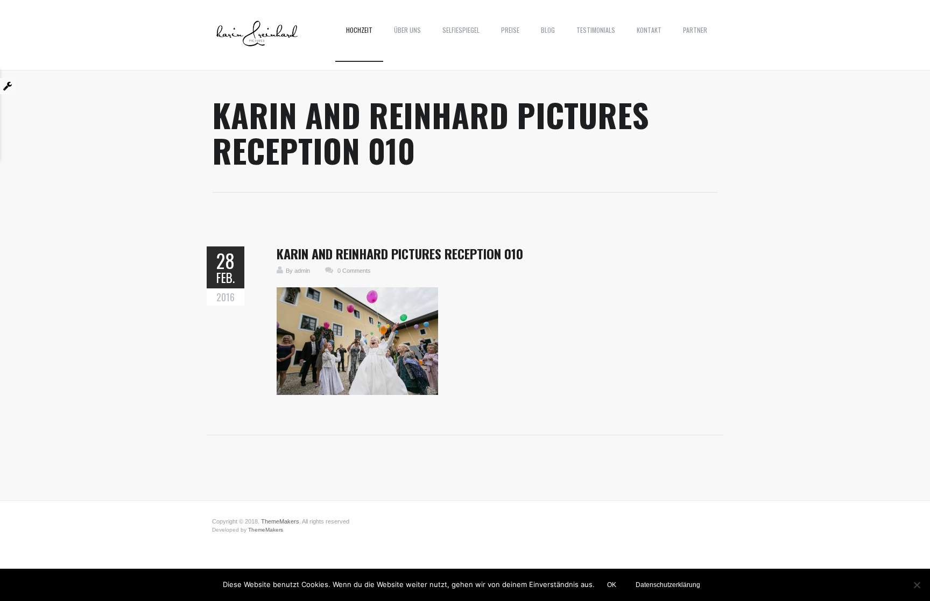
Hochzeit (359, 29)
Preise (510, 29)
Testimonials (595, 29)
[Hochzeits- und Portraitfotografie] (257, 38)
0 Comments (354, 270)
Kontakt (649, 29)
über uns (407, 29)
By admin (298, 270)
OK (611, 585)
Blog (548, 29)
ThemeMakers (280, 521)
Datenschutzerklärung (668, 585)
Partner (695, 29)
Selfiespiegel (461, 29)
